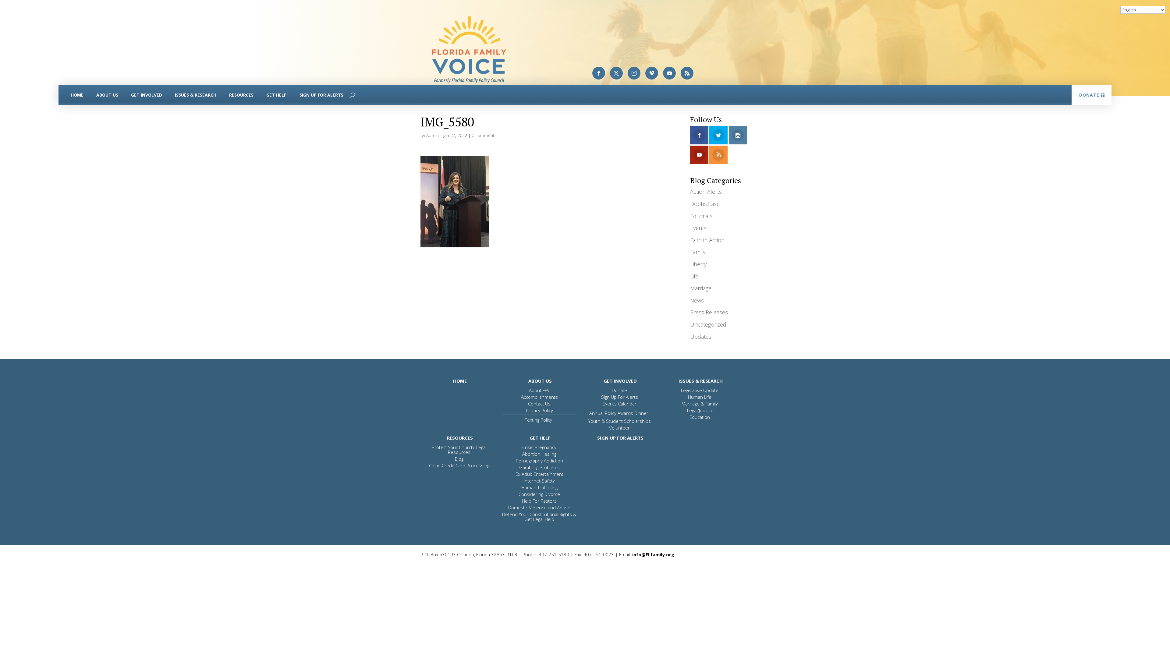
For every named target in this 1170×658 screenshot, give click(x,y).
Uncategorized (708, 324)
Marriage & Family (700, 404)
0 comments (484, 135)
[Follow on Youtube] (669, 73)
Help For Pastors (539, 501)
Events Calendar (619, 404)
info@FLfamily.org (653, 554)
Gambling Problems (539, 467)
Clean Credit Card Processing (459, 465)
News (697, 300)
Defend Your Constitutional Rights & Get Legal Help (539, 516)
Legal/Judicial (700, 410)
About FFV (539, 390)
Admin (432, 135)
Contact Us (539, 404)
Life (694, 276)
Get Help (276, 95)
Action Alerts (706, 191)
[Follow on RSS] (687, 73)
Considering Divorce (539, 494)
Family (697, 252)
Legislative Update (699, 390)
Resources (241, 95)
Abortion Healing (539, 454)
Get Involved (146, 95)
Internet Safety (539, 481)
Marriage (700, 288)
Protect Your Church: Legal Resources (459, 449)
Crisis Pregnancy (539, 447)
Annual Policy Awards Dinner (618, 413)
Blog (459, 459)
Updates (700, 336)
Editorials (701, 216)
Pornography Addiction (539, 461)
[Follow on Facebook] (598, 73)
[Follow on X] (616, 73)
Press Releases (709, 312)
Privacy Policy (539, 410)
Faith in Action (707, 240)
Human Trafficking (539, 487)
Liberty (698, 264)
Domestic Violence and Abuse (539, 507)
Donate (1089, 95)
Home (77, 95)
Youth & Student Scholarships (619, 421)
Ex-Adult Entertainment (539, 474)
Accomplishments (539, 397)
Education (700, 417)
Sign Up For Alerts (321, 95)
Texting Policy (538, 420)
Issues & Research (195, 95)
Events (698, 228)
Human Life (699, 397)
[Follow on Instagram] (634, 73)
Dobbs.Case (705, 203)
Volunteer (619, 428)
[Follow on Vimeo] (651, 73)
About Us (107, 95)
